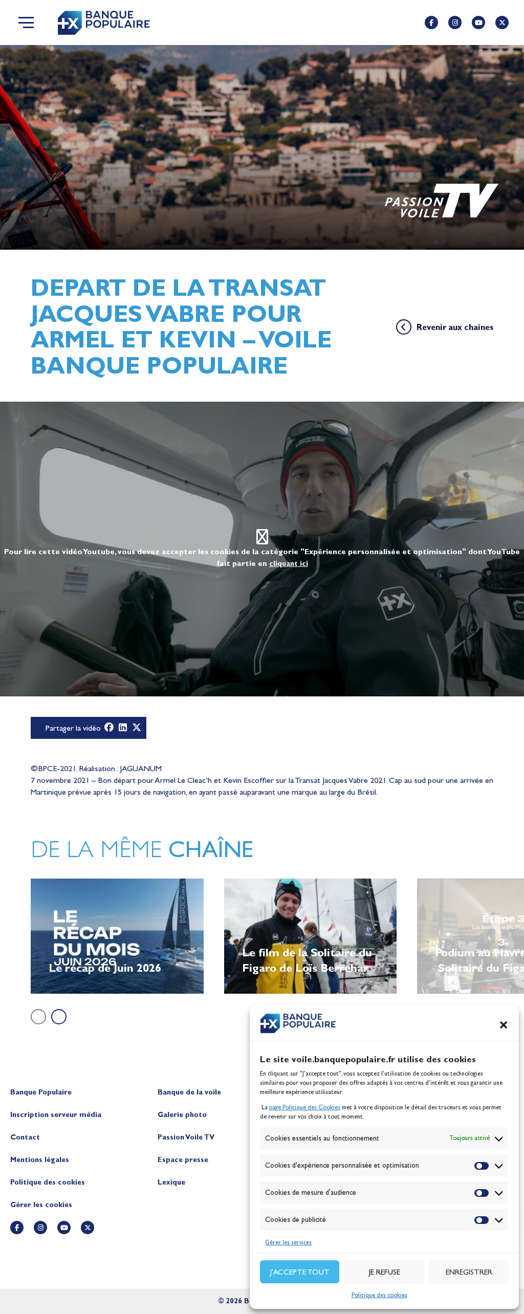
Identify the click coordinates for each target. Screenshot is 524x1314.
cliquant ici (288, 563)
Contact (25, 1137)
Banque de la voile (189, 1092)
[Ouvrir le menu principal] (26, 22)
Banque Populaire (41, 1092)
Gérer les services (288, 1242)
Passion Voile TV (186, 1137)
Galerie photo (182, 1114)
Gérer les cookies (41, 1204)
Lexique (171, 1182)
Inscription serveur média (55, 1114)
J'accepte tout (300, 1272)
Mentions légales (39, 1159)
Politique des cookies (379, 1295)
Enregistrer (469, 1272)
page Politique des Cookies (304, 1107)
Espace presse (183, 1159)
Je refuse (384, 1272)
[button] (503, 1025)
